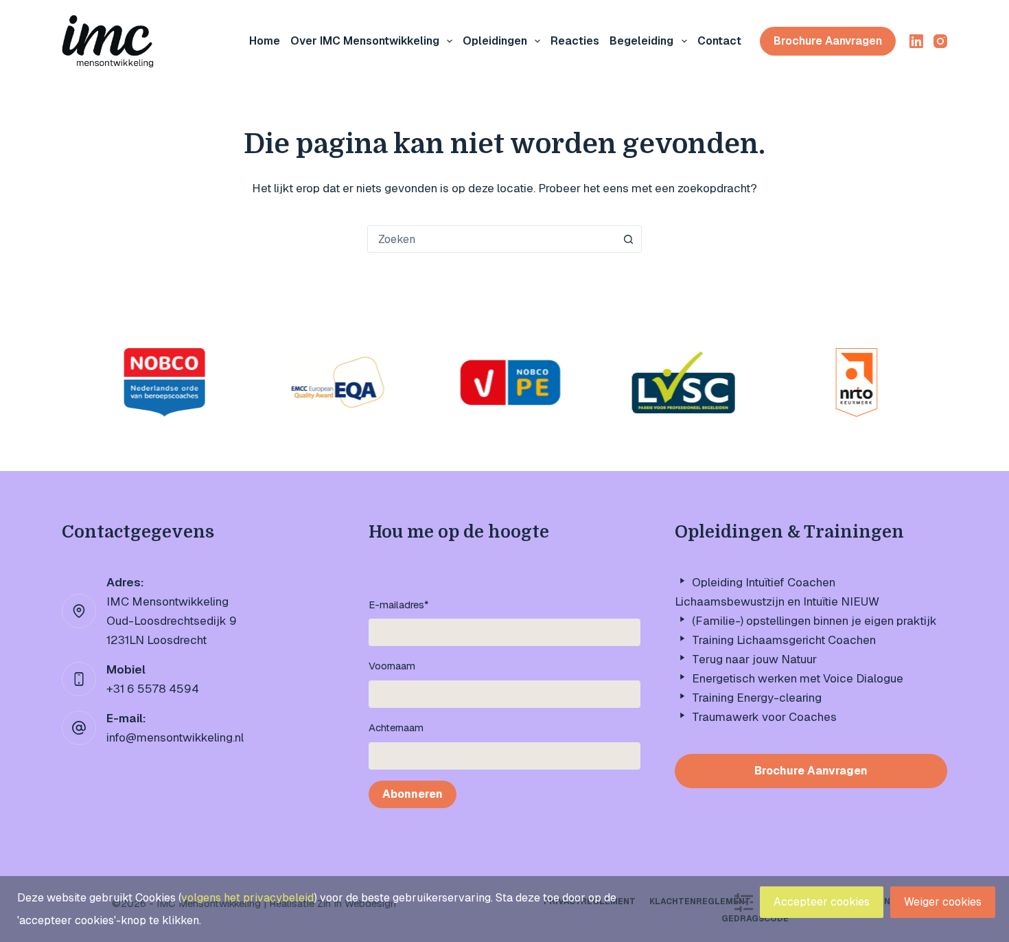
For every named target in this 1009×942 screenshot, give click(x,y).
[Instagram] (940, 41)
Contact (719, 41)
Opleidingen (495, 41)
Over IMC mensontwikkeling (364, 41)
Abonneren (412, 794)
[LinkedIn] (916, 41)
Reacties (574, 41)
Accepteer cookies (822, 902)
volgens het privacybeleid (247, 898)
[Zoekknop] (628, 239)
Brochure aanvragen (828, 41)
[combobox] (491, 239)
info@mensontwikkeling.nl (175, 737)
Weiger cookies (943, 902)
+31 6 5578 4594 (152, 688)
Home (264, 41)
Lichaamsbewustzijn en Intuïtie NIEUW (777, 601)
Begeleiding (641, 41)
